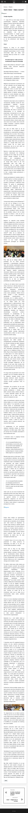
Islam (6, 780)
